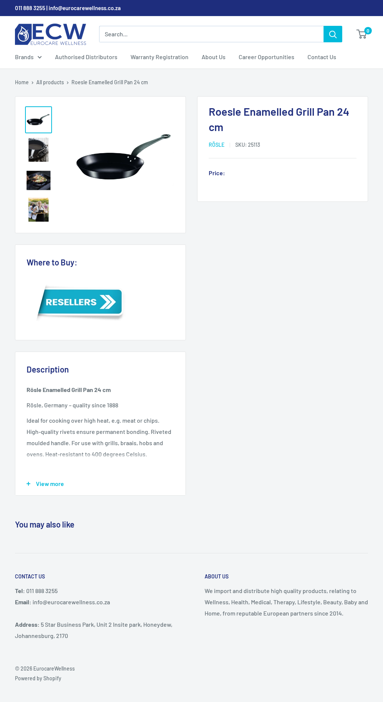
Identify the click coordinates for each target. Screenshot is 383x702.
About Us (214, 56)
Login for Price (249, 173)
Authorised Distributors (86, 56)
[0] (362, 34)
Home (22, 82)
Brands (24, 56)
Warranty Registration (160, 56)
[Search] (333, 34)
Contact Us (321, 56)
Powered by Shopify (38, 678)
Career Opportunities (266, 56)
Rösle (216, 145)
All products (50, 82)
